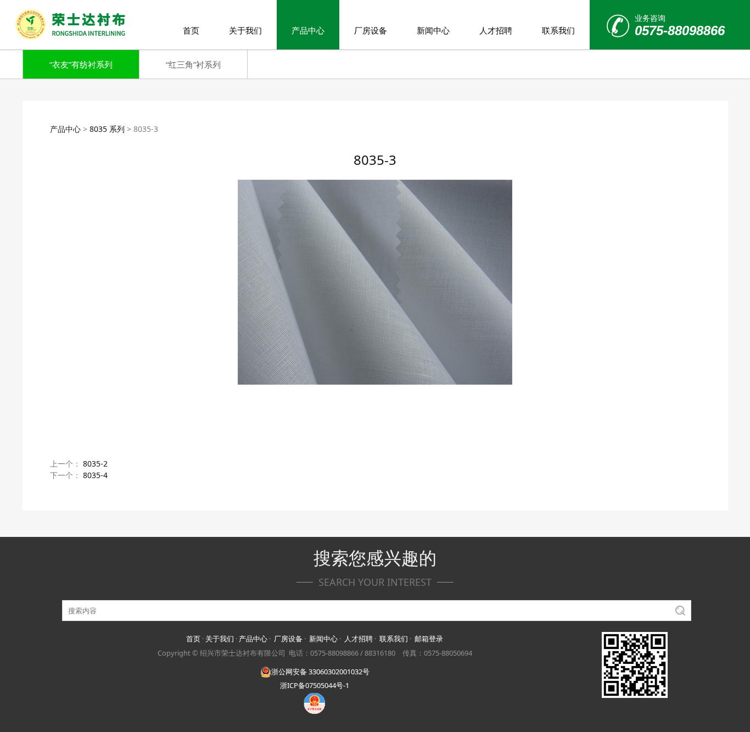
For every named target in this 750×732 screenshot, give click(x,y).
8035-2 (95, 463)
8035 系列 (107, 129)
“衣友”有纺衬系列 (81, 64)
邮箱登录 (429, 639)
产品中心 (308, 30)
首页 (191, 30)
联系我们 (558, 30)
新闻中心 (433, 30)
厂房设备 (370, 30)
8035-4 (95, 475)
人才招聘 (495, 30)
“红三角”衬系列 (193, 64)
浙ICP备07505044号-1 (314, 685)
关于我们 (245, 30)
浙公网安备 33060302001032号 (320, 671)
